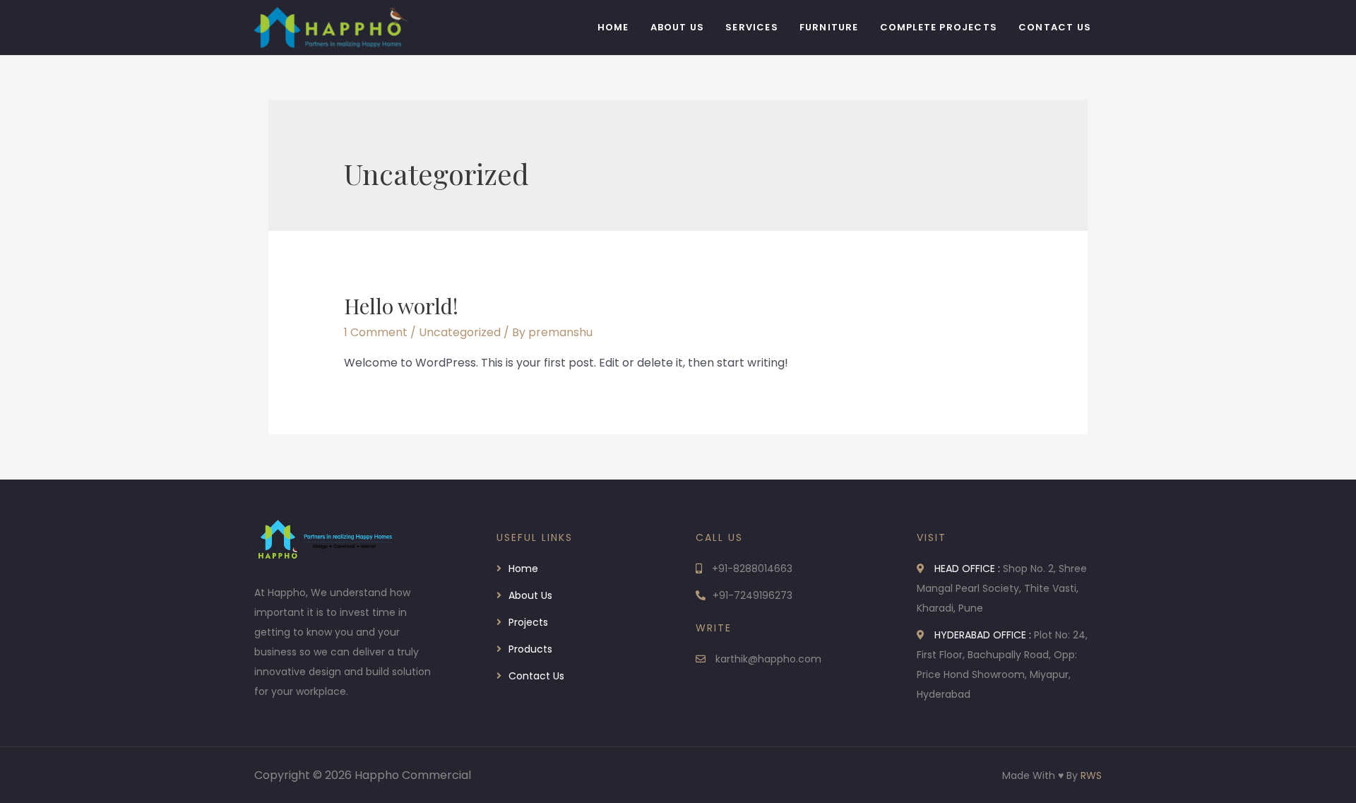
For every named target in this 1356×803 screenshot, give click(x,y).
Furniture (829, 27)
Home (613, 27)
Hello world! (401, 306)
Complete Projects (938, 27)
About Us (677, 27)
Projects (528, 622)
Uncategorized (460, 332)
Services (751, 27)
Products (530, 649)
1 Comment (376, 332)
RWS (1091, 775)
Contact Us (1054, 27)
